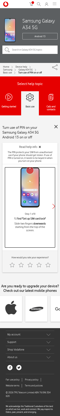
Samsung (7, 69)
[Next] (53, 206)
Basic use (7, 72)
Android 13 (40, 36)
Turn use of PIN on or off (30, 72)
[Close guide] (56, 126)
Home (6, 66)
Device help (21, 66)
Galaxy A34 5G (26, 69)
